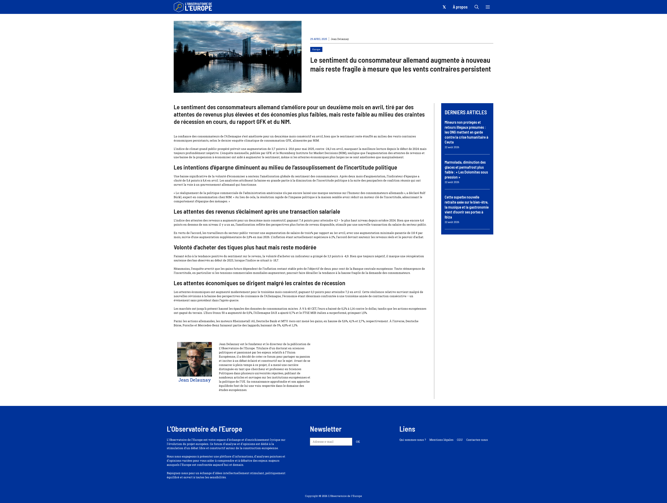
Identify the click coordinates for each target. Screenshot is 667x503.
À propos (460, 6)
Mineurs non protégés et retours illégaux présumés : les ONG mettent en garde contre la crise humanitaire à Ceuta (466, 132)
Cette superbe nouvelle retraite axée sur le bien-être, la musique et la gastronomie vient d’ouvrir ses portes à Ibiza (467, 207)
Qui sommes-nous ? (412, 440)
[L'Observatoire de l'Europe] (193, 7)
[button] (476, 7)
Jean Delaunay (340, 39)
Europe (316, 49)
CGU (460, 440)
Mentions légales (441, 440)
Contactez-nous (477, 440)
